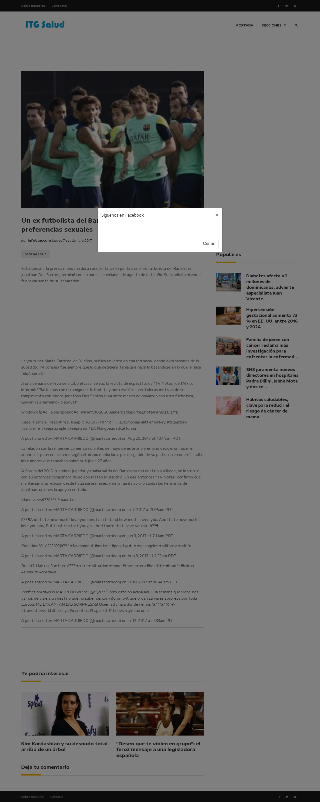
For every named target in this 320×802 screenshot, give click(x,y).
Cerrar (208, 243)
